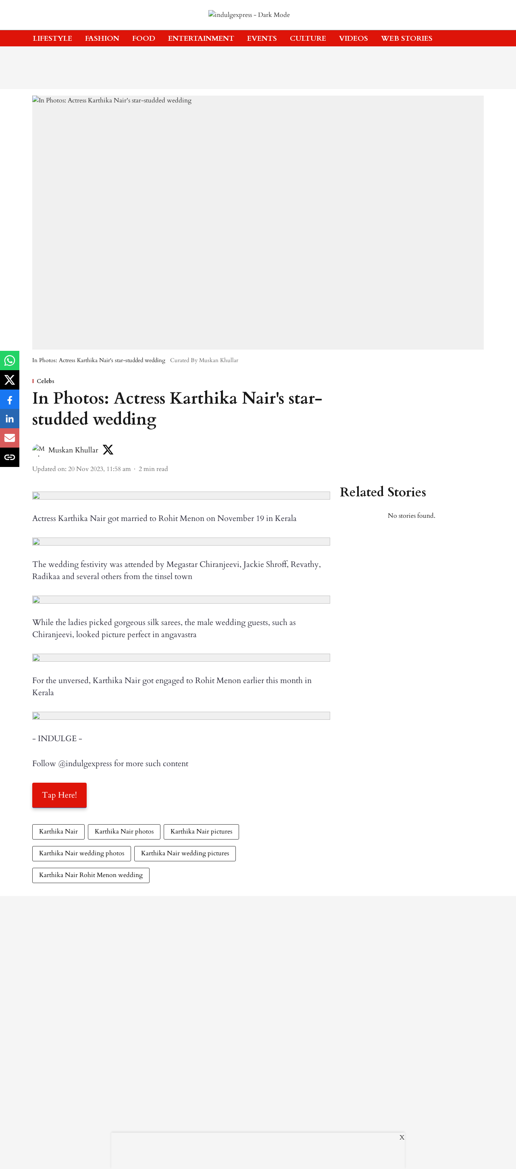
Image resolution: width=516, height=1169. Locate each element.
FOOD (143, 38)
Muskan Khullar (73, 450)
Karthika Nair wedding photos (81, 853)
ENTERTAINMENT (201, 38)
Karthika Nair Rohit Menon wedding (91, 875)
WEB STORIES (407, 38)
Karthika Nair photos (124, 831)
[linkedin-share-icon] (9, 423)
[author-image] (38, 450)
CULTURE (308, 38)
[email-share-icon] (9, 442)
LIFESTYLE (52, 38)
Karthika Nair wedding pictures (185, 853)
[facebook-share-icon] (9, 403)
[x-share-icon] (9, 384)
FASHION (102, 38)
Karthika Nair (58, 831)
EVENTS (262, 38)
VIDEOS (353, 38)
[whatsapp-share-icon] (9, 364)
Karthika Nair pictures (201, 831)
